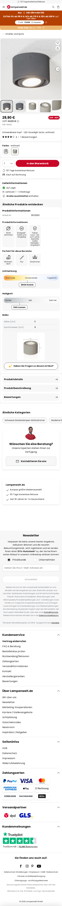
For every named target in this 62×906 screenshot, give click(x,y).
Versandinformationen (15, 666)
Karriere (7, 712)
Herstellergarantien (13, 676)
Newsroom (8, 727)
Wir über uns (9, 697)
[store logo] (18, 6)
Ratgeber (21, 732)
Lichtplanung (9, 717)
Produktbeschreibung (17, 388)
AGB (4, 748)
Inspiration (8, 732)
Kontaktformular (51, 612)
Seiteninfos (10, 742)
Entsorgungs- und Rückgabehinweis (31, 880)
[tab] (31, 658)
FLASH (29, 22)
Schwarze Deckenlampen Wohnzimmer (25, 420)
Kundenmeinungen (16, 827)
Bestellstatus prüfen (13, 651)
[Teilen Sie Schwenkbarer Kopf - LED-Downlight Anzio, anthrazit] (58, 48)
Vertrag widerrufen (14, 641)
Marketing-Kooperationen (17, 707)
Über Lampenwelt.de (17, 691)
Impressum (8, 758)
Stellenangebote (22, 712)
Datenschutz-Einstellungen (16, 872)
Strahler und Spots (14, 34)
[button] (7, 106)
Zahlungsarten (10, 661)
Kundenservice (13, 635)
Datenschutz (9, 753)
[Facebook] (22, 866)
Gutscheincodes (11, 722)
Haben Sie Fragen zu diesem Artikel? (33, 366)
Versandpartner (14, 807)
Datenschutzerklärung (48, 615)
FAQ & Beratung (11, 646)
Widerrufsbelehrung (13, 763)
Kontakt (6, 671)
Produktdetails (13, 379)
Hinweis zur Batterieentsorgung (31, 876)
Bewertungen (12, 397)
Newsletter (8, 702)
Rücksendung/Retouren (15, 656)
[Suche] (53, 6)
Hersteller (55, 623)
